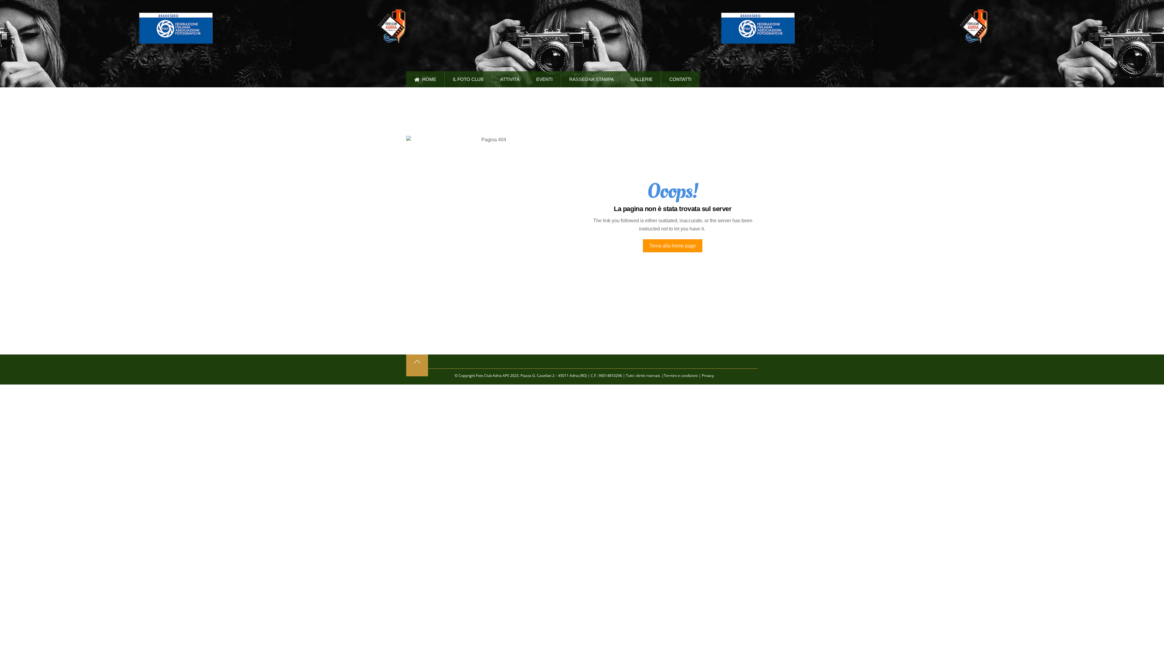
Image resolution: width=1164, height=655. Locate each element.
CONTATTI (680, 79)
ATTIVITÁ (510, 79)
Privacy (708, 375)
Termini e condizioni (681, 375)
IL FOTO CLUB (468, 79)
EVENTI (544, 79)
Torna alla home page (672, 245)
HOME (428, 79)
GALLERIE (641, 79)
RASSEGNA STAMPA (591, 79)
